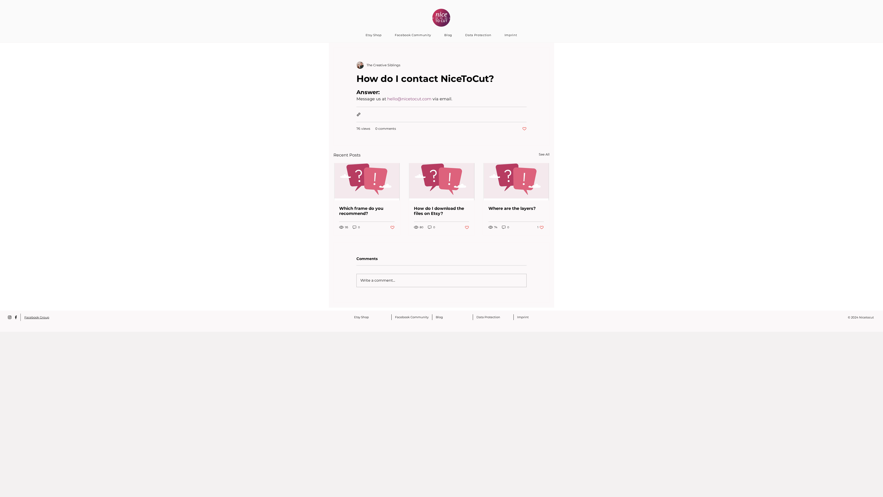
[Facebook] (16, 317)
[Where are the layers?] (516, 181)
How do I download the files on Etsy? (439, 211)
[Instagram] (9, 317)
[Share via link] (358, 114)
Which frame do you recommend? (361, 211)
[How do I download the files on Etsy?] (441, 181)
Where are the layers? (512, 208)
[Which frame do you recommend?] (367, 181)
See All (544, 154)
